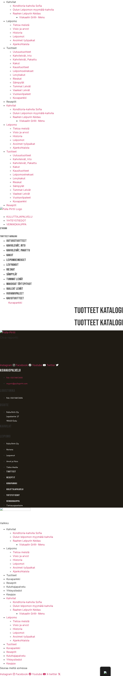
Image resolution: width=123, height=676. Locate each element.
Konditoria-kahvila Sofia (27, 5)
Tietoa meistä (21, 25)
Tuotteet (11, 48)
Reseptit (11, 101)
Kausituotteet (21, 67)
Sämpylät (18, 82)
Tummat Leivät (22, 86)
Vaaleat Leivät (21, 90)
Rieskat (17, 78)
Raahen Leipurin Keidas (27, 13)
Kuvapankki (20, 97)
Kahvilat (11, 2)
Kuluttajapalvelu (15, 586)
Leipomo (11, 21)
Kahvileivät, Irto (22, 55)
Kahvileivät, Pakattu (25, 59)
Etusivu (3, 228)
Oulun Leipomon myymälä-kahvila (33, 9)
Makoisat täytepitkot (19, 284)
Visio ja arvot (21, 28)
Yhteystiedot (14, 590)
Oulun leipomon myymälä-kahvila (33, 536)
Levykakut (19, 74)
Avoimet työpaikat (24, 40)
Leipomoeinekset (23, 71)
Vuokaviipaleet (22, 94)
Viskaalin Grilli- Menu (32, 17)
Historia (17, 32)
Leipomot (18, 36)
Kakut (16, 63)
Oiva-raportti (9, 337)
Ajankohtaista (21, 44)
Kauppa (11, 594)
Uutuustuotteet (22, 51)
